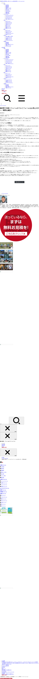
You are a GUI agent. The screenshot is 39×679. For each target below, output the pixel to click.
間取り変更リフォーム (9, 44)
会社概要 (3, 660)
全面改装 (7, 42)
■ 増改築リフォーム (3, 491)
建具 (4, 29)
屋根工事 (7, 56)
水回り (5, 35)
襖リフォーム (8, 25)
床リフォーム (8, 21)
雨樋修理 (7, 51)
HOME (3, 457)
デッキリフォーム (9, 18)
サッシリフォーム (9, 31)
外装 (4, 48)
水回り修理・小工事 (9, 36)
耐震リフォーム (8, 27)
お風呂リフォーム (9, 38)
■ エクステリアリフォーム (4, 488)
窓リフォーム (8, 30)
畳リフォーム (8, 26)
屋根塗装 (7, 50)
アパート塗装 (8, 55)
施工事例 (3, 47)
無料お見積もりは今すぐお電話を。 (6, 678)
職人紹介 (3, 88)
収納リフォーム (8, 34)
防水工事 (7, 54)
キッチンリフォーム (9, 40)
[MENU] (21, 101)
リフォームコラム (3, 105)
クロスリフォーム (9, 22)
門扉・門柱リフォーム (9, 19)
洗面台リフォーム (9, 39)
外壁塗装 (7, 49)
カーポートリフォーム (9, 15)
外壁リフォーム (8, 53)
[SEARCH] (7, 101)
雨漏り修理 (8, 13)
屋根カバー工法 (8, 52)
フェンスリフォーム (9, 16)
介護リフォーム (8, 24)
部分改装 (7, 43)
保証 (4, 91)
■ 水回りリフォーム (3, 479)
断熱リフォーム (8, 28)
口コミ (3, 89)
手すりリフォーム (9, 23)
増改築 (5, 41)
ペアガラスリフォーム (9, 33)
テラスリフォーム (9, 17)
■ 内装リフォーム (3, 493)
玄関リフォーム (8, 32)
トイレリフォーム (9, 37)
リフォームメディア (5, 666)
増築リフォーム (8, 45)
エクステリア (6, 14)
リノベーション (8, 46)
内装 (4, 20)
